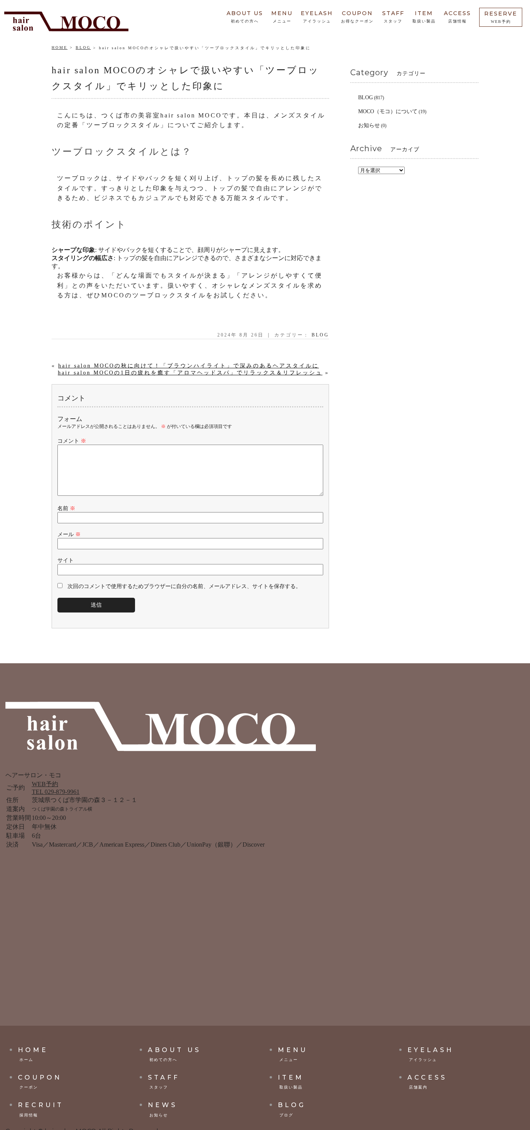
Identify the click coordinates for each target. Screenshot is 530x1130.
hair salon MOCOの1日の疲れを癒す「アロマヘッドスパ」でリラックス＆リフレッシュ (190, 373)
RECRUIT (41, 1109)
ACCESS (457, 16)
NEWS (162, 1109)
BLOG (83, 47)
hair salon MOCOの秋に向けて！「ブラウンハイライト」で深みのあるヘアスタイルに (188, 366)
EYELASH (317, 16)
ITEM (424, 16)
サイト (65, 560)
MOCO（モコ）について (387, 111)
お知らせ (369, 125)
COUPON (357, 16)
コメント (71, 441)
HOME (60, 47)
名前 (66, 508)
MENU (282, 16)
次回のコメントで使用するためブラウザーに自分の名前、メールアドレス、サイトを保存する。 (184, 586)
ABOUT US (245, 16)
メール (69, 534)
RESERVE (500, 17)
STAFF (393, 16)
